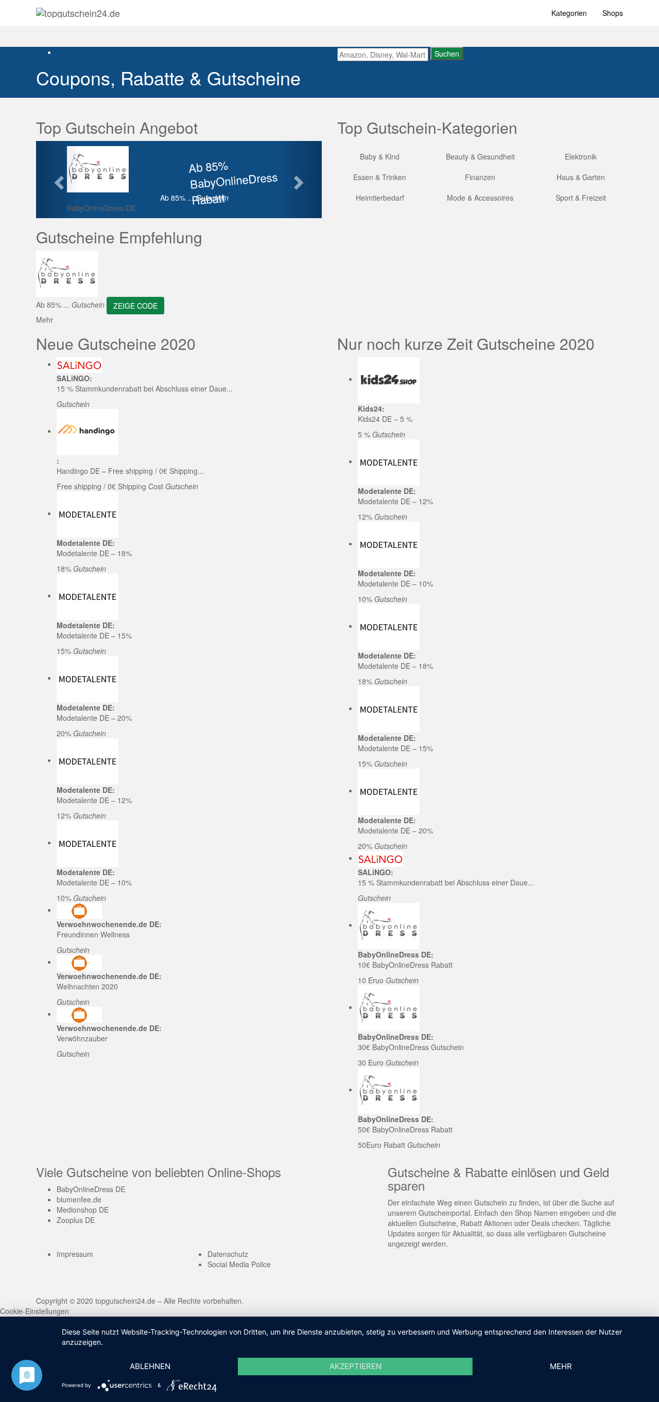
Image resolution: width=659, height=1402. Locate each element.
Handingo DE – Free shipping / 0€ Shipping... (130, 471)
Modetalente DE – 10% (94, 882)
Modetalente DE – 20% (94, 718)
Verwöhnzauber (82, 1038)
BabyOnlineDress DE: (395, 954)
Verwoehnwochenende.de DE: (109, 924)
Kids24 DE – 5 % (385, 419)
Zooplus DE (76, 1220)
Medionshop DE (83, 1209)
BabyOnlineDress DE (101, 208)
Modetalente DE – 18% (94, 553)
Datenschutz (227, 1254)
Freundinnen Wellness (93, 934)
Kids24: (371, 408)
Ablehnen (150, 1366)
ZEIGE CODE (135, 305)
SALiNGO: (74, 378)
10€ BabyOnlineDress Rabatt (405, 965)
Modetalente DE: (86, 543)
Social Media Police (239, 1264)
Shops (612, 13)
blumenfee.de (79, 1199)
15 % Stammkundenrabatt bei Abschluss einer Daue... (145, 388)
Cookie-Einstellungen (34, 1311)
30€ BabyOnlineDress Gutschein (411, 1047)
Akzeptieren (355, 1366)
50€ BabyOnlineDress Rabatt (405, 1129)
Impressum (75, 1254)
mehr (561, 1366)
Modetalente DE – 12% (94, 800)
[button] (57, 179)
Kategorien (569, 13)
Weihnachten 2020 (87, 986)
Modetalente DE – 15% (94, 635)
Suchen (447, 53)
